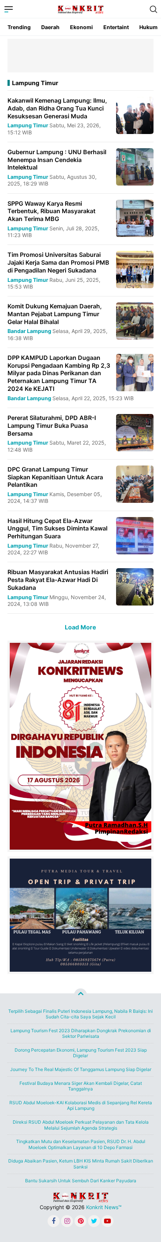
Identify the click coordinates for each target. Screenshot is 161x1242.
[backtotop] (80, 994)
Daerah (50, 27)
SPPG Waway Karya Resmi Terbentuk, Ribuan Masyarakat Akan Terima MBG (51, 211)
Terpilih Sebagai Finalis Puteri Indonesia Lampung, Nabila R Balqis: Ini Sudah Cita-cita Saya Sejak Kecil (80, 1014)
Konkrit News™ (104, 1207)
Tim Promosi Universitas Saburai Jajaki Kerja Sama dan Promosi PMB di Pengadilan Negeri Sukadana (58, 262)
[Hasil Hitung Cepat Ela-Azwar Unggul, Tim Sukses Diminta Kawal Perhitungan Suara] (135, 535)
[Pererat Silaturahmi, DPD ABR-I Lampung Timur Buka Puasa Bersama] (135, 432)
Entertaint (116, 27)
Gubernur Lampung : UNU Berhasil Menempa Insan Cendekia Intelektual (56, 159)
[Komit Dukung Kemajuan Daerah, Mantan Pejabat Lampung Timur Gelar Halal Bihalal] (135, 320)
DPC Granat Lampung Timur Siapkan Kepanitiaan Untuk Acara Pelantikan (55, 477)
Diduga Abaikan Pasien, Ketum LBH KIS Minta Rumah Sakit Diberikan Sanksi (80, 1164)
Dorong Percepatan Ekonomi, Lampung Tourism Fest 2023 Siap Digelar (81, 1053)
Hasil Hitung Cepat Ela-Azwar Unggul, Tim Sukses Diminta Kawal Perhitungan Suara (57, 528)
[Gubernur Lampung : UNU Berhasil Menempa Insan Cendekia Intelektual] (135, 166)
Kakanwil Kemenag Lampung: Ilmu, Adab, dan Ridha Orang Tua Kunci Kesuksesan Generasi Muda (57, 108)
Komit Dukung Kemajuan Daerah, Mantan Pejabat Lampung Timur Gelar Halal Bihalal (54, 314)
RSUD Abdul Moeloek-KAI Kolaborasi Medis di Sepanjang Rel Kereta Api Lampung (80, 1105)
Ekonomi (81, 27)
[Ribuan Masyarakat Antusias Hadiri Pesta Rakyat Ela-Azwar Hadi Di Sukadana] (135, 586)
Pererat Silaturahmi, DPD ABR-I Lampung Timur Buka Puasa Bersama (51, 425)
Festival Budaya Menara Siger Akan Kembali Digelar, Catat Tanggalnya (80, 1086)
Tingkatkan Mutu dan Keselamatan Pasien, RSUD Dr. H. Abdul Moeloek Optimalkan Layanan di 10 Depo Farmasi (80, 1144)
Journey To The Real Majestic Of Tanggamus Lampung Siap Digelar (80, 1069)
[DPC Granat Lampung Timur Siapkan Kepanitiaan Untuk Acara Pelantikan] (135, 483)
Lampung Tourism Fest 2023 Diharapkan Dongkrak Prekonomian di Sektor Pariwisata (80, 1033)
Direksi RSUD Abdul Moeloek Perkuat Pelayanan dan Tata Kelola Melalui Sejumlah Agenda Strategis (81, 1125)
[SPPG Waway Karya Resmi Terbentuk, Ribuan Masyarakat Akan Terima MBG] (135, 217)
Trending (19, 27)
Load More (80, 627)
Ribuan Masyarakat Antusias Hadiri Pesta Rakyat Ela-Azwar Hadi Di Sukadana (57, 579)
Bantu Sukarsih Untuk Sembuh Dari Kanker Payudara (80, 1180)
